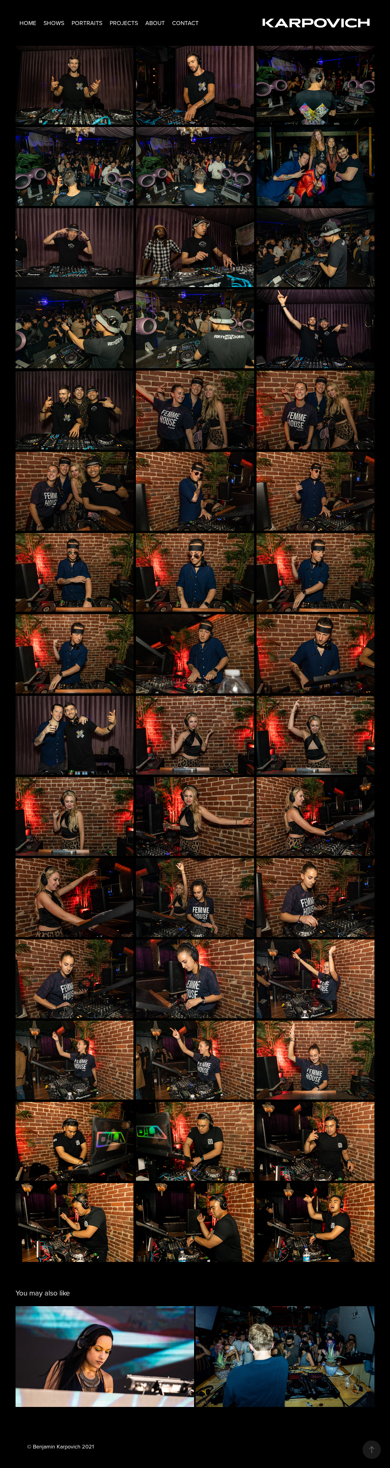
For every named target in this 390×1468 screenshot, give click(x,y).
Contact (185, 23)
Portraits (87, 23)
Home (28, 23)
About (155, 23)
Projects (124, 23)
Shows (54, 23)
